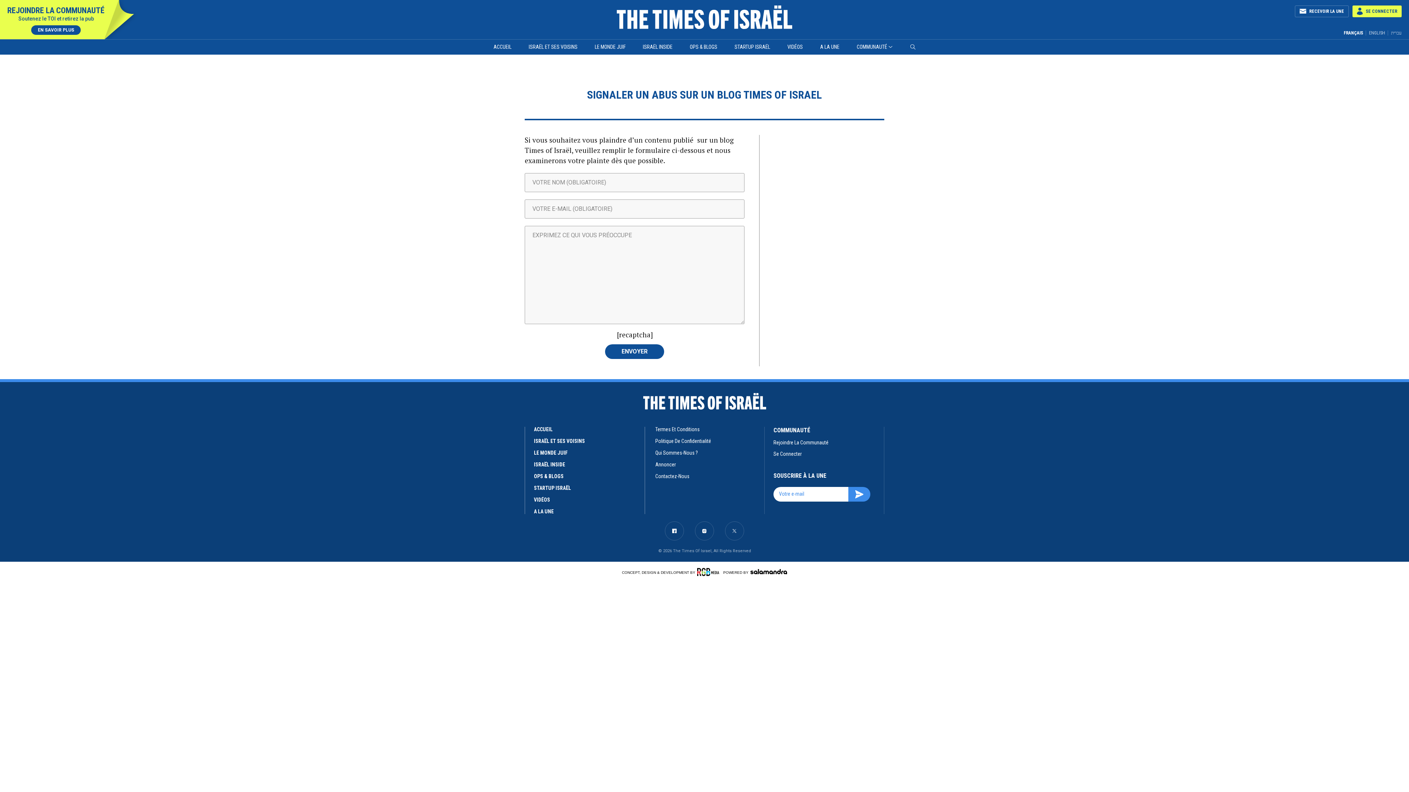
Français (1353, 33)
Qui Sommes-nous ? (676, 453)
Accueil (502, 47)
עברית (1396, 33)
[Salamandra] (768, 571)
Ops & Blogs (703, 47)
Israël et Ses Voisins (553, 47)
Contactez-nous (672, 476)
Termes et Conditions (677, 429)
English (1377, 33)
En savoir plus (56, 30)
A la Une (830, 47)
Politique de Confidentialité (683, 441)
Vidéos (795, 47)
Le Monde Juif (610, 47)
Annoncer (665, 464)
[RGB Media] (709, 572)
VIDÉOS (542, 500)
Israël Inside (658, 47)
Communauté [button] (872, 47)
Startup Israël (752, 47)
